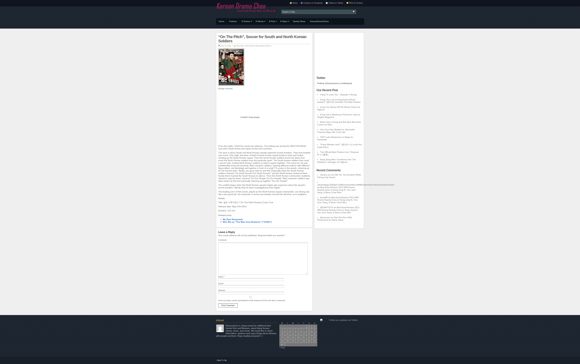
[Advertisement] (339, 53)
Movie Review (265, 46)
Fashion (233, 21)
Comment (222, 240)
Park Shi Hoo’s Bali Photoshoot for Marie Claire (334, 218)
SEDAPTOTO (326, 207)
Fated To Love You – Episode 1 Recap (338, 94)
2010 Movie (249, 46)
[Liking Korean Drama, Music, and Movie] (246, 7)
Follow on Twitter (336, 3)
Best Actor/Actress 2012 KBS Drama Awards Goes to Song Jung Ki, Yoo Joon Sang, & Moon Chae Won (336, 190)
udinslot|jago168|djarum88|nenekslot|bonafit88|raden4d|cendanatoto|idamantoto (355, 185)
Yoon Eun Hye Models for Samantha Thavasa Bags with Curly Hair (336, 130)
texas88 (324, 197)
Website (221, 290)
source (228, 88)
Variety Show (299, 21)
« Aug (282, 347)
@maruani (325, 217)
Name (221, 277)
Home (295, 3)
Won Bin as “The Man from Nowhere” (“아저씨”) (247, 222)
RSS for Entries (356, 3)
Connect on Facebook (313, 3)
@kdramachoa (332, 83)
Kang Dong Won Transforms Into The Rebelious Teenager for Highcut (336, 160)
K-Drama (244, 21)
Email (221, 284)
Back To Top (221, 360)
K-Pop (271, 21)
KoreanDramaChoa (319, 21)
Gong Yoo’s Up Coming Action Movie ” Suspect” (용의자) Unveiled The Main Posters (339, 100)
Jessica (323, 175)
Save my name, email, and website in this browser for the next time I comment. (251, 300)
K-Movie (258, 21)
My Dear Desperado (233, 219)
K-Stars (282, 21)
